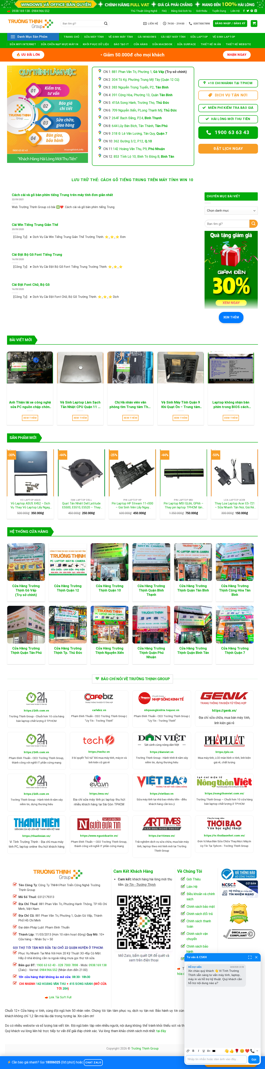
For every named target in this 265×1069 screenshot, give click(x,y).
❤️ (247, 1051)
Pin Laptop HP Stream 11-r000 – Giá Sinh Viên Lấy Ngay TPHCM (132, 505)
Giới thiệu (201, 10)
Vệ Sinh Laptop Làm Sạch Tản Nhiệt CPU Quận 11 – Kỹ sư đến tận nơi (80, 404)
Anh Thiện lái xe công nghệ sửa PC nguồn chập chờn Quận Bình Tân (30, 404)
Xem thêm (231, 317)
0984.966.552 (40, 11)
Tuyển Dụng (219, 10)
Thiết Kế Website (238, 44)
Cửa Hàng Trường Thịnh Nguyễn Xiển (109, 650)
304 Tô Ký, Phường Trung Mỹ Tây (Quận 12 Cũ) (145, 80)
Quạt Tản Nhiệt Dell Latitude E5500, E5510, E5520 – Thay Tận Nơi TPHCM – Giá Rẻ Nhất (81, 505)
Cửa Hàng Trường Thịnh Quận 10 (109, 588)
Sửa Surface (186, 44)
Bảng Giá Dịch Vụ (181, 10)
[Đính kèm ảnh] (188, 1051)
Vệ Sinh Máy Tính (120, 36)
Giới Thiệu (194, 879)
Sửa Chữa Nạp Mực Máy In (59, 44)
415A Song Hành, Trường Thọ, (140, 103)
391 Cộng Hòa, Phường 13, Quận (142, 95)
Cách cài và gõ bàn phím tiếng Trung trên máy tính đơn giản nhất (62, 195)
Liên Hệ (235, 10)
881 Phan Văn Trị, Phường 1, (138, 72)
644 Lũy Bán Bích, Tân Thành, (139, 126)
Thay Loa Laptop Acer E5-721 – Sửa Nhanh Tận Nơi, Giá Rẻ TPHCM (234, 505)
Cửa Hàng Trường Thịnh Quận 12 (68, 588)
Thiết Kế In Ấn (211, 44)
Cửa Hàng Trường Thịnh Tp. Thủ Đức (68, 650)
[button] (230, 23)
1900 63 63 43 (45, 965)
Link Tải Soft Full (60, 997)
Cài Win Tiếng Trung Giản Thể (35, 225)
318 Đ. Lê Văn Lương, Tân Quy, (139, 134)
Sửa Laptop (199, 36)
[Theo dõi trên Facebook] (244, 11)
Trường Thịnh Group (145, 1048)
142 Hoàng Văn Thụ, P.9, (139, 149)
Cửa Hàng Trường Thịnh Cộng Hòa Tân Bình (235, 590)
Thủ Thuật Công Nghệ (144, 10)
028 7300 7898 (68, 965)
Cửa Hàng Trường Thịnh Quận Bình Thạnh (151, 590)
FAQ (164, 10)
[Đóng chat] (256, 957)
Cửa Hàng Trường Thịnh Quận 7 (235, 650)
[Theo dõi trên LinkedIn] (255, 11)
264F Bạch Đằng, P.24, (137, 118)
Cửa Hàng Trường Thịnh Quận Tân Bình (193, 588)
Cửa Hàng (141, 44)
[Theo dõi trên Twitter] (248, 11)
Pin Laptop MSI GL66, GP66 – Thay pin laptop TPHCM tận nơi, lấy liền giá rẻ (183, 505)
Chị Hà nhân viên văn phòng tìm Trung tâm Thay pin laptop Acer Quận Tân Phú (131, 404)
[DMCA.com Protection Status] (238, 913)
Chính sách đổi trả (200, 914)
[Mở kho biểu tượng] (257, 1051)
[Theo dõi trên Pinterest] (252, 11)
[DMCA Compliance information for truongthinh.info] (239, 934)
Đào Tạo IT (121, 44)
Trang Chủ (71, 36)
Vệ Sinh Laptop (224, 36)
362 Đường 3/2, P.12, (133, 141)
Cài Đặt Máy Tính (173, 36)
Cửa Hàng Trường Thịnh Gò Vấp (26, 588)
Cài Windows (147, 36)
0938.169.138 (21, 11)
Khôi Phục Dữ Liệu (96, 44)
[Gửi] (105, 23)
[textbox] (216, 1059)
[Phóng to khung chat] (250, 957)
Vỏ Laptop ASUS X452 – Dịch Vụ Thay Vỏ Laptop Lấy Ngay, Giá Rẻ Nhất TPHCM (30, 505)
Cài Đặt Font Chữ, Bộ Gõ (31, 285)
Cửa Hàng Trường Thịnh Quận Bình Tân (193, 650)
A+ (209, 1050)
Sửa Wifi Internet (23, 44)
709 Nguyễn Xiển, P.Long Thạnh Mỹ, (144, 110)
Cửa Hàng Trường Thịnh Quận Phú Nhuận (151, 652)
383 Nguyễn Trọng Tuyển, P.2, (140, 87)
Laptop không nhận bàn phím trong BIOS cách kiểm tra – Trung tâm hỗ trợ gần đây (231, 404)
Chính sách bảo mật (201, 907)
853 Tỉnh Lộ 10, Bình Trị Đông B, (144, 157)
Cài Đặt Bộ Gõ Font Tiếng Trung (37, 255)
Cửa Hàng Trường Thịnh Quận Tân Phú (26, 650)
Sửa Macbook (162, 44)
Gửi (254, 1059)
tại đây (161, 1031)
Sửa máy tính (94, 36)
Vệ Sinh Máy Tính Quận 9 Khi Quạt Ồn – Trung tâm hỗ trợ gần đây (180, 404)
